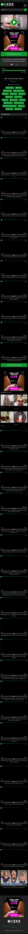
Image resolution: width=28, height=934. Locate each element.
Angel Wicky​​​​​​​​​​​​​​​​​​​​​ (9, 96)
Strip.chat (2, 407)
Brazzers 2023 (8, 90)
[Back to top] (24, 930)
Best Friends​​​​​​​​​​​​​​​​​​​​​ (18, 96)
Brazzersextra (6, 926)
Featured (6, 93)
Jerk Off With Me (4, 406)
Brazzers (19, 87)
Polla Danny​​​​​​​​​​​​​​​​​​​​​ (9, 109)
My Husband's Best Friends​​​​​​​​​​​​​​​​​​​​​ (10, 105)
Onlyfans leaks (21, 926)
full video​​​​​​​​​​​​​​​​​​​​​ (23, 99)
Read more (13, 81)
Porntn (14, 0)
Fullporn (10, 0)
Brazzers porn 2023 (19, 90)
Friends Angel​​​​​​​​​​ (14, 99)
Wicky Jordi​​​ (18, 109)
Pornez (23, 0)
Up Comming (10, 87)
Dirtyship (18, 0)
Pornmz (5, 0)
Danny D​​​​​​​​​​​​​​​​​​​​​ (5, 99)
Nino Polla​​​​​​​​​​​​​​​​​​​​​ (22, 105)
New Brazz (14, 93)
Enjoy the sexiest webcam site (20, 423)
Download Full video (15, 54)
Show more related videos (14, 365)
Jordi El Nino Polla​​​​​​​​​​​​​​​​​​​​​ (19, 102)
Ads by (24, 393)
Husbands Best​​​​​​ (8, 102)
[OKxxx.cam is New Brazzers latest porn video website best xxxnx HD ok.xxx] (11, 5)
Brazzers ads (14, 927)
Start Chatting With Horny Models (19, 407)
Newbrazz (23, 93)
